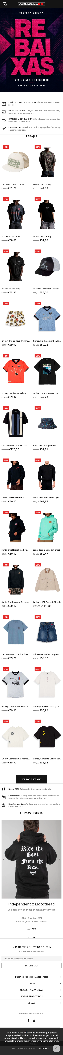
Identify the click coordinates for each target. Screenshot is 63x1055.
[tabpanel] (31, 875)
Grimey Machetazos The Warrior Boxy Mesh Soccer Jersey (47, 341)
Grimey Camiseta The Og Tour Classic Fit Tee (47, 706)
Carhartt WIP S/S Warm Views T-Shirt (47, 393)
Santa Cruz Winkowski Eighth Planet (47, 497)
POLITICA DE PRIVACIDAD (24, 1048)
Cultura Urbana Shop (31, 4)
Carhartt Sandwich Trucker (46, 288)
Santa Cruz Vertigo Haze (44, 445)
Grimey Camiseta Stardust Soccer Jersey (16, 706)
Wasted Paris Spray (42, 184)
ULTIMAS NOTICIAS (31, 813)
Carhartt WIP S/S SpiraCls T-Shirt (16, 654)
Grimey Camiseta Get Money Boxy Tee (16, 758)
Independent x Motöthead (31, 904)
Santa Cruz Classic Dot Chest (46, 550)
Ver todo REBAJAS (31, 779)
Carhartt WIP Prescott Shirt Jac (47, 602)
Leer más (31, 928)
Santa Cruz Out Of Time (13, 497)
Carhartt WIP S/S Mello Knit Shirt (16, 445)
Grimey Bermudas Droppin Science (47, 654)
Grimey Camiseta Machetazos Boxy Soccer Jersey (16, 393)
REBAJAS (31, 136)
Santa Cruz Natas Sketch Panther (16, 550)
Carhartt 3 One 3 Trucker (13, 184)
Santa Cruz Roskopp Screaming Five (16, 602)
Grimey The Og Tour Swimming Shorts (16, 341)
